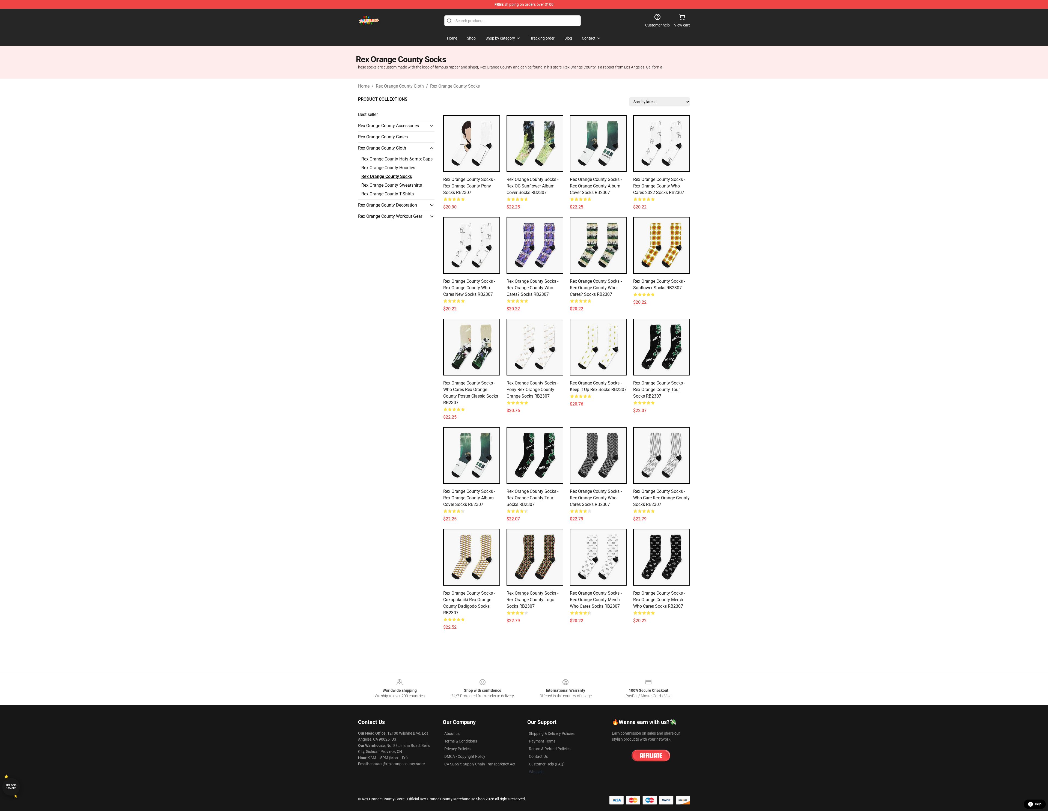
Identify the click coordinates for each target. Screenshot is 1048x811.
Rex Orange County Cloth (400, 86)
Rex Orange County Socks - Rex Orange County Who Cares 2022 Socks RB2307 (659, 186)
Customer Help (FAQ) (547, 764)
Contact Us (538, 756)
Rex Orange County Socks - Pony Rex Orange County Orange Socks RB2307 (532, 389)
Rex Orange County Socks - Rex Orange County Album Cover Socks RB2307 (596, 186)
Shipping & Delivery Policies (551, 733)
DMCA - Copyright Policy (464, 756)
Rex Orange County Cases (383, 136)
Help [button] (1038, 804)
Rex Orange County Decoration (387, 205)
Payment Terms (542, 741)
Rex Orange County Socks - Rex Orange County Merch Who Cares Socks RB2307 (596, 600)
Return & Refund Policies (549, 749)
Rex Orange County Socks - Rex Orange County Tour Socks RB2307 (659, 389)
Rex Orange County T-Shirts (387, 193)
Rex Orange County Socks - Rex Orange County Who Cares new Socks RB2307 (469, 288)
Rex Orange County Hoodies (388, 167)
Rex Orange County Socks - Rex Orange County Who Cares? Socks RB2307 (532, 288)
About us (452, 733)
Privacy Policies (457, 749)
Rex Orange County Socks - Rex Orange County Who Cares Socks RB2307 (596, 498)
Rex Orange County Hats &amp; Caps (397, 159)
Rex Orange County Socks (455, 86)
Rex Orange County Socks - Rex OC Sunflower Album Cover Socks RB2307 (532, 186)
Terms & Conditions (460, 741)
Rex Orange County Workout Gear (390, 216)
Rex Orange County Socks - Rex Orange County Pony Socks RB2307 (469, 186)
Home (364, 86)
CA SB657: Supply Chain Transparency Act (480, 764)
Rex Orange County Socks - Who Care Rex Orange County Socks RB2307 (661, 498)
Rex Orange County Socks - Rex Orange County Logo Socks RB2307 (532, 600)
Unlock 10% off (11, 787)
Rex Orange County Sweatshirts (391, 185)
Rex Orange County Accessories (388, 125)
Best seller (368, 114)
